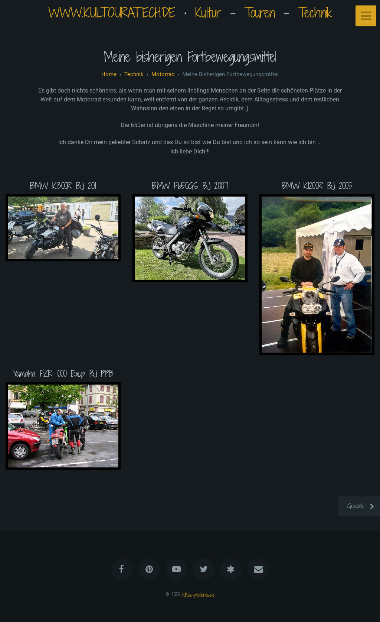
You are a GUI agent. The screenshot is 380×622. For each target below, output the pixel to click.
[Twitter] (203, 569)
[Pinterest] (149, 569)
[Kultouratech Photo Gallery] (231, 569)
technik (134, 74)
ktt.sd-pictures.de (198, 594)
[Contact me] (258, 569)
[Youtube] (176, 569)
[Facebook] (122, 569)
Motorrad (162, 74)
